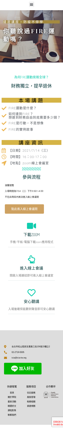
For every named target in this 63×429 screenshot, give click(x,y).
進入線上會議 (31, 268)
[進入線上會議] (31, 259)
